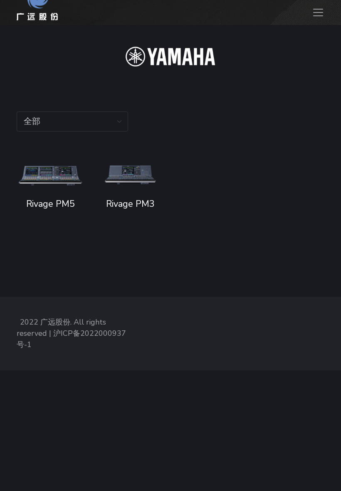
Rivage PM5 (50, 204)
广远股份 (55, 322)
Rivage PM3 (130, 204)
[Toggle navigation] (317, 12)
